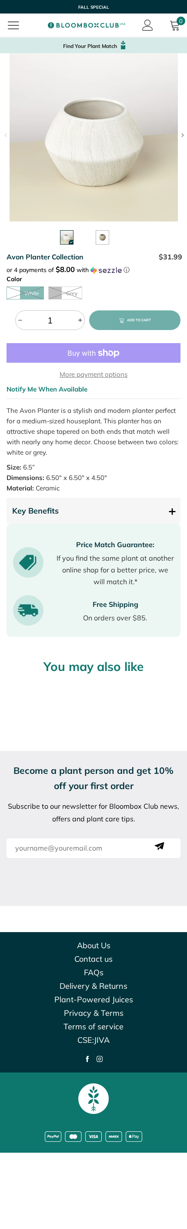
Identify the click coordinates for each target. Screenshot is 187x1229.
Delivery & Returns (93, 986)
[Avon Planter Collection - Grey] (102, 237)
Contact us (93, 959)
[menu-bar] (19, 25)
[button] (5, 135)
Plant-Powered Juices (93, 999)
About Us (93, 945)
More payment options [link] (93, 374)
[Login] (147, 25)
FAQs (94, 972)
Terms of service (93, 1026)
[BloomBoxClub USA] (86, 25)
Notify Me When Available (47, 389)
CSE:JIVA (93, 1040)
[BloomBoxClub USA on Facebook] (87, 1059)
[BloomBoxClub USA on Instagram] (99, 1059)
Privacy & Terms (94, 1013)
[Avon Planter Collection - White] (94, 137)
